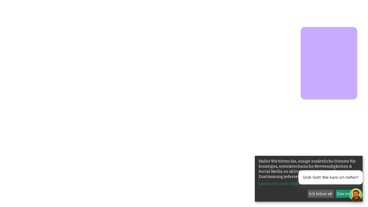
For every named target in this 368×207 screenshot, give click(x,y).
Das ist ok (346, 193)
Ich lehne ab (320, 193)
